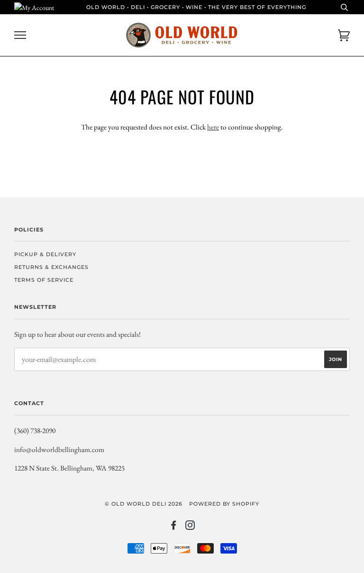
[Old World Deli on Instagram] (190, 527)
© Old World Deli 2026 (143, 503)
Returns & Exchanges (51, 267)
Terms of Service (43, 280)
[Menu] (20, 35)
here (213, 127)
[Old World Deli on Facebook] (174, 527)
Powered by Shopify (224, 503)
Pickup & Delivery (45, 254)
